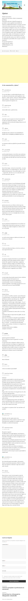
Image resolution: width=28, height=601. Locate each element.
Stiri (18, 51)
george (6, 333)
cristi (5, 233)
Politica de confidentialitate (7, 599)
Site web (4, 570)
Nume (3, 560)
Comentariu (5, 544)
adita (5, 355)
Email (3, 565)
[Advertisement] (14, 69)
